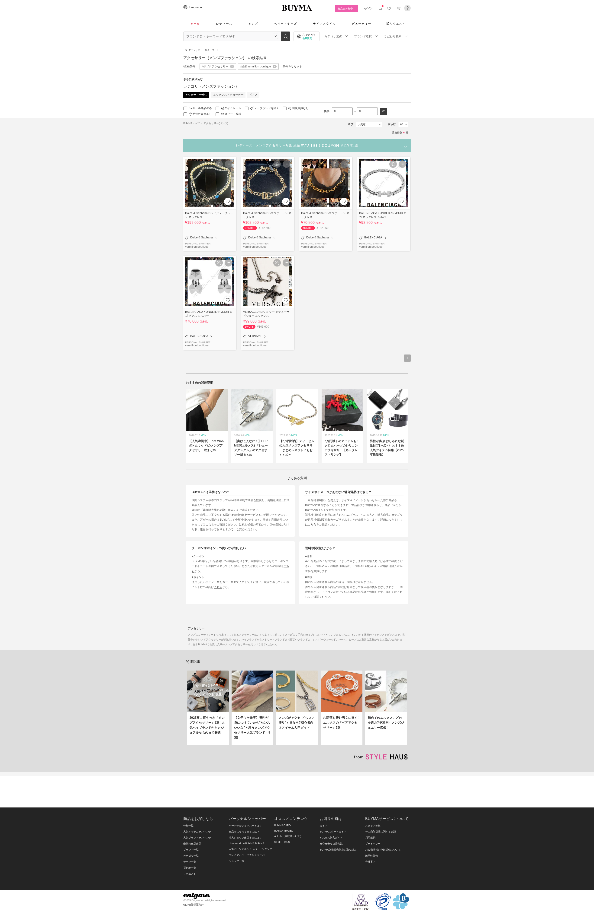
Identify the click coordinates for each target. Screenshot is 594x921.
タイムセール (232, 108)
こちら (210, 524)
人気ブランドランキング (197, 837)
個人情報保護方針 (193, 904)
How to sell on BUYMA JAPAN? (246, 843)
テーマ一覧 (189, 861)
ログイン (367, 8)
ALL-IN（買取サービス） (288, 836)
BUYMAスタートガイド (333, 831)
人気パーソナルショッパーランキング (250, 849)
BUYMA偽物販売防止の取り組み (338, 849)
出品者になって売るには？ (244, 831)
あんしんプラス (348, 514)
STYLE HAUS (282, 842)
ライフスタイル (324, 23)
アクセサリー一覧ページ (201, 50)
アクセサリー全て (196, 94)
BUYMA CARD (282, 825)
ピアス (253, 94)
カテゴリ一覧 (191, 855)
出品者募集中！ (346, 8)
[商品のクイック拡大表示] (219, 164)
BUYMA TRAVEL (283, 830)
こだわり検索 (393, 36)
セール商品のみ (202, 108)
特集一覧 (188, 825)
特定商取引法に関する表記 (380, 831)
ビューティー (361, 23)
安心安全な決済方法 (331, 843)
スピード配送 (233, 114)
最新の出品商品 (192, 843)
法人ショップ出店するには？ (245, 837)
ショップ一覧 (236, 861)
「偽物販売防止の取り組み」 (218, 509)
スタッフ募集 (373, 825)
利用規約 (370, 837)
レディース (224, 23)
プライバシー (373, 843)
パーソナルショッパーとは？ (245, 825)
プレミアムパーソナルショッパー (248, 855)
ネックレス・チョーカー (228, 94)
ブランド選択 (363, 36)
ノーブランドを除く (266, 108)
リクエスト (397, 23)
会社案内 (370, 861)
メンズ (253, 23)
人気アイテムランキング (197, 831)
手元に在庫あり (202, 114)
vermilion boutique (197, 246)
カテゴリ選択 (333, 36)
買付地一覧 (189, 867)
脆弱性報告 (371, 855)
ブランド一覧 (191, 849)
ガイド (323, 825)
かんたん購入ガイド (331, 837)
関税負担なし (300, 108)
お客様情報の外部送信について (383, 849)
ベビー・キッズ (285, 23)
